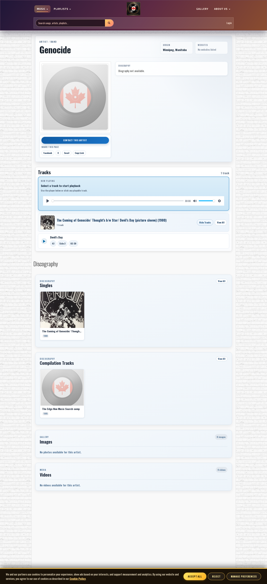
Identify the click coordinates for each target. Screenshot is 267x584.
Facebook (47, 152)
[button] (40, 317)
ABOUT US (221, 9)
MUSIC (41, 9)
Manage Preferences (244, 576)
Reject (216, 576)
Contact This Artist (75, 140)
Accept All (195, 576)
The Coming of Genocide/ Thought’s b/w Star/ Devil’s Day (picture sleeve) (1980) (112, 220)
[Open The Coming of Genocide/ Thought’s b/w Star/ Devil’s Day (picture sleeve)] (47, 222)
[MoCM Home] (133, 9)
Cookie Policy (78, 579)
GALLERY (202, 9)
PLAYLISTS (61, 9)
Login (229, 23)
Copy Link (79, 152)
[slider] (118, 201)
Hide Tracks (205, 222)
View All (220, 222)
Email (66, 152)
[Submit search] (109, 22)
